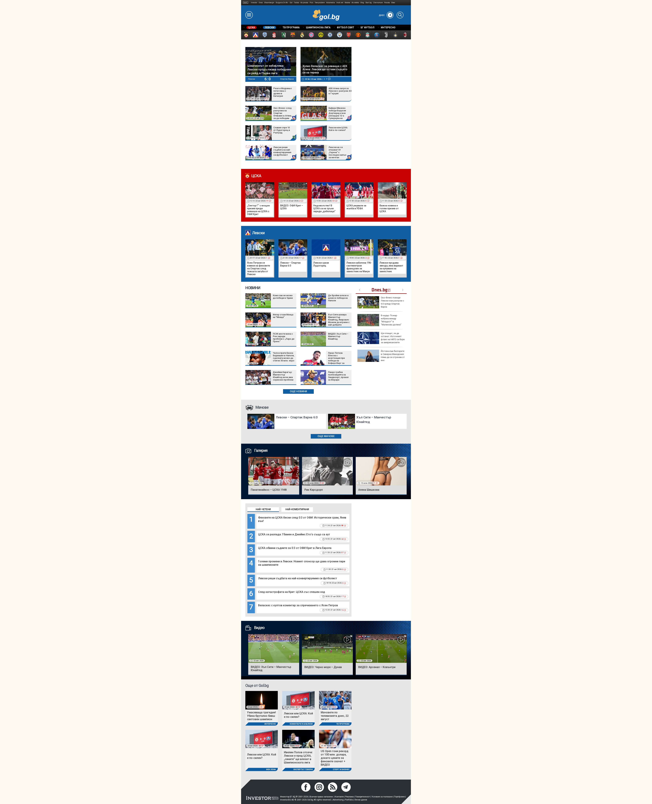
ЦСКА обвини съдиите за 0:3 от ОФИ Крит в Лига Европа (294, 548)
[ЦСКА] (245, 34)
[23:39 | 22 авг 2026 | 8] (314, 113)
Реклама (349, 797)
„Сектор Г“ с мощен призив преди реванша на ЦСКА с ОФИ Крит (258, 210)
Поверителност (362, 797)
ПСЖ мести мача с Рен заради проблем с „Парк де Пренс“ (283, 337)
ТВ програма (342, 724)
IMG (246, 3)
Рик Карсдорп (313, 489)
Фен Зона (271, 769)
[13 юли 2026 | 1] (327, 471)
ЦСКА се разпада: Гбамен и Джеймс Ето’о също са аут (294, 534)
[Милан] (404, 34)
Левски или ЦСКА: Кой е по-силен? (338, 128)
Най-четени (263, 509)
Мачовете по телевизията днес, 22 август (335, 716)
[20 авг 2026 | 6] (298, 738)
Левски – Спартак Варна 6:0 (290, 264)
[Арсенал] (348, 34)
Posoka (387, 3)
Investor (254, 3)
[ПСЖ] (376, 34)
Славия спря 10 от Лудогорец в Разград (281, 130)
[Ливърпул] (367, 34)
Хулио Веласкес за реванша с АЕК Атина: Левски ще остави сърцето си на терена (325, 69)
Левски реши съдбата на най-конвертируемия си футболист (282, 151)
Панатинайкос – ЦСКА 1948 (269, 489)
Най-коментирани (297, 509)
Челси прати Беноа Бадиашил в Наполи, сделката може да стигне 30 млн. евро (283, 357)
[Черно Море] (264, 34)
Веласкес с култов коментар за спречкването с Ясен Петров (298, 605)
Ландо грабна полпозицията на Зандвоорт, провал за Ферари (338, 376)
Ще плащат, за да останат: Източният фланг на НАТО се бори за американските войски (381, 339)
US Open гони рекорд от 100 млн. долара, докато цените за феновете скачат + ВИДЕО (334, 758)
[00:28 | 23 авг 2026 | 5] (258, 93)
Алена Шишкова (368, 489)
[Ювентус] (386, 34)
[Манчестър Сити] (339, 34)
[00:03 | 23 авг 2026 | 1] (314, 93)
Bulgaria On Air (282, 3)
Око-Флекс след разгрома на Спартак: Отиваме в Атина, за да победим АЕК (282, 113)
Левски (258, 233)
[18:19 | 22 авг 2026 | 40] (314, 132)
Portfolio (349, 800)
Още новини (298, 391)
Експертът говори (303, 769)
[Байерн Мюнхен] (311, 34)
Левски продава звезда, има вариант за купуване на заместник (391, 267)
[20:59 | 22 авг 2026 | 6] (258, 132)
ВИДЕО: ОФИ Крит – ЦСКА (291, 207)
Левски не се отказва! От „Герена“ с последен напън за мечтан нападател (337, 152)
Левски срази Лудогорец (321, 264)
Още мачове (326, 436)
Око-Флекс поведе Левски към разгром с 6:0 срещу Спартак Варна (392, 302)
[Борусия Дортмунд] (320, 34)
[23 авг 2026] (258, 300)
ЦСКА (256, 176)
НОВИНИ (252, 288)
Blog (362, 3)
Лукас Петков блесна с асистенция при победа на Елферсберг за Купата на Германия (338, 359)
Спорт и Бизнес (341, 769)
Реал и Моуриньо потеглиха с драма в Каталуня (282, 92)
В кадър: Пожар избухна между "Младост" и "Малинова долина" (391, 320)
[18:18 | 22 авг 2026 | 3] (258, 152)
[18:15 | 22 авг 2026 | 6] (314, 152)
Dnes (261, 3)
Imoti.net (339, 3)
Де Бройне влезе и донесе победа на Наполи (338, 298)
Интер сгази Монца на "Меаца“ (283, 315)
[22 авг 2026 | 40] (298, 700)
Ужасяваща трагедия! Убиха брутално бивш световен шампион (261, 716)
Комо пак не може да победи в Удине (283, 296)
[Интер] (395, 34)
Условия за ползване (382, 797)
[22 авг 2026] (258, 338)
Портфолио (399, 797)
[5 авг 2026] (273, 471)
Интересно (270, 724)
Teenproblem (320, 3)
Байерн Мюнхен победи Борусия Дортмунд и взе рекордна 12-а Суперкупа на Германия (337, 113)
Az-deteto (355, 3)
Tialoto (296, 3)
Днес (385, 15)
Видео (259, 627)
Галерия (260, 450)
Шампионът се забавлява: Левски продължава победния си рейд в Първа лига (269, 69)
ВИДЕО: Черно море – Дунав (323, 667)
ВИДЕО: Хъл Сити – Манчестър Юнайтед (338, 336)
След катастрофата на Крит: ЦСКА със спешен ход (291, 592)
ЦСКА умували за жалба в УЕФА (356, 207)
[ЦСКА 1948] (273, 34)
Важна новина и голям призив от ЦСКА (389, 208)
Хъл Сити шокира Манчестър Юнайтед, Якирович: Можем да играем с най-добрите (339, 319)
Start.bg (369, 3)
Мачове (261, 407)
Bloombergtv (269, 3)
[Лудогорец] (283, 34)
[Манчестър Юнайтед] (358, 34)
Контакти (339, 797)
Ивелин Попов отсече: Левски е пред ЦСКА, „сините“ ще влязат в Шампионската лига (298, 757)
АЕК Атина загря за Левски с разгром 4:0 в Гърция (340, 91)
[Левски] (255, 34)
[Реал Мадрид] (301, 34)
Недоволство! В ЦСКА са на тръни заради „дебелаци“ (324, 208)
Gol (291, 3)
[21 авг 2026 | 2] (335, 738)
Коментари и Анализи (301, 724)
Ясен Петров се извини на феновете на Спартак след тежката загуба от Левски (258, 268)
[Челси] (329, 34)
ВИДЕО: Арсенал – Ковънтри (376, 667)
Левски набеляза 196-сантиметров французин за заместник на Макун (359, 267)
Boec (393, 3)
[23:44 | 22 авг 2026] (258, 113)
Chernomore (378, 3)
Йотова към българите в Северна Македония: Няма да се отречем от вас (393, 356)
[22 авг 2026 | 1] (313, 319)
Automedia (330, 3)
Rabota (347, 3)
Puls (311, 3)
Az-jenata (304, 3)
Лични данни (360, 800)
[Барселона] (292, 34)
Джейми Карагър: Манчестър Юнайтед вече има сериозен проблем (283, 376)
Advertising (338, 800)
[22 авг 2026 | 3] (258, 319)
